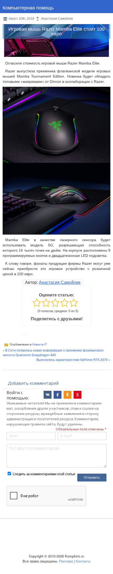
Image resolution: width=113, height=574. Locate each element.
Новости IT (39, 344)
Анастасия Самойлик (59, 282)
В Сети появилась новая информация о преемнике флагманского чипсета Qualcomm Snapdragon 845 (53, 352)
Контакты (83, 561)
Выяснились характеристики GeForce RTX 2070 (72, 359)
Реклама (66, 561)
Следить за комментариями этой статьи (44, 474)
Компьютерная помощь (28, 7)
